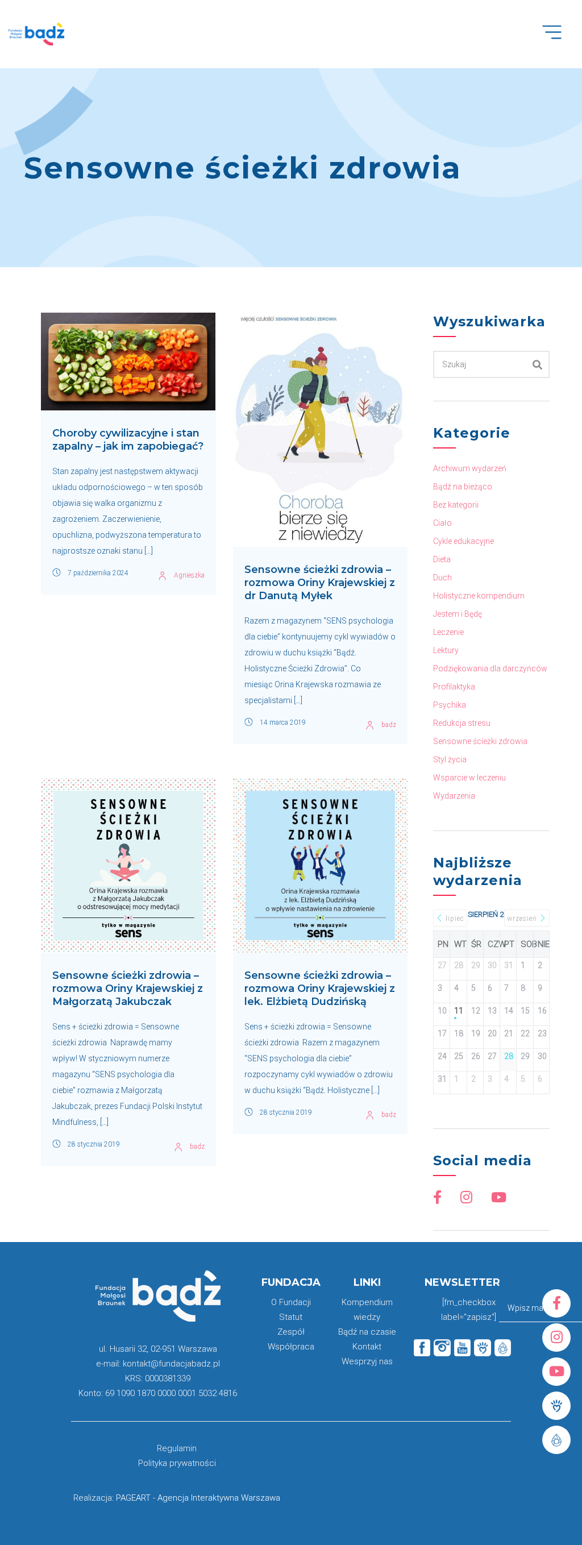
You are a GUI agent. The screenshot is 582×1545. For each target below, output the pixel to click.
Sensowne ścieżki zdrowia (480, 741)
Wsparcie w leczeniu (469, 777)
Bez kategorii (456, 504)
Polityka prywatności (177, 1463)
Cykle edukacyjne (463, 541)
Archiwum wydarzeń (469, 468)
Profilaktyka (454, 686)
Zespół (291, 1332)
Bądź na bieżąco (462, 486)
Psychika (449, 704)
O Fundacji (291, 1302)
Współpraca (291, 1347)
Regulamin (177, 1448)
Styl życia (450, 759)
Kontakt (366, 1347)
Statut (290, 1317)
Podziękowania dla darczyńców (490, 668)
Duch (442, 577)
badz (388, 725)
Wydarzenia (454, 795)
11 (458, 1010)
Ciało (442, 523)
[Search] (538, 364)
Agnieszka (189, 575)
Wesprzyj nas (367, 1361)
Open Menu (558, 38)
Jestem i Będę (457, 613)
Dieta (442, 559)
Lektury (446, 650)
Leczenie (448, 632)
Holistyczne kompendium (479, 595)
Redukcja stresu (461, 723)
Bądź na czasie (367, 1332)
